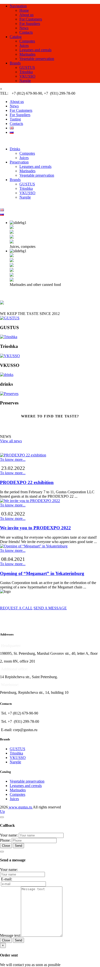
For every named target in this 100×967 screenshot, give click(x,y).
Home (24, 10)
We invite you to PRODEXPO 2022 (35, 527)
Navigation (18, 6)
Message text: (10, 935)
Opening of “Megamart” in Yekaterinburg (42, 573)
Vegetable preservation (36, 59)
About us (26, 15)
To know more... (12, 459)
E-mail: (6, 879)
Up (2, 811)
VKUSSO (27, 76)
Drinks (15, 149)
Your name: (9, 835)
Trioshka (26, 72)
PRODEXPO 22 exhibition (27, 482)
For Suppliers (29, 23)
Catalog (16, 37)
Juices (24, 45)
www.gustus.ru (20, 807)
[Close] (2, 817)
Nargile (25, 81)
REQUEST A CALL (16, 608)
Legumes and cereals (35, 50)
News (23, 28)
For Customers (30, 19)
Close (6, 845)
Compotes (27, 41)
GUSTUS (27, 67)
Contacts (26, 32)
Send (18, 845)
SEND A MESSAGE (50, 608)
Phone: (5, 840)
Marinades (27, 54)
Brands (15, 63)
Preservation (19, 162)
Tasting (15, 119)
